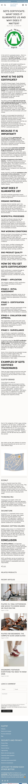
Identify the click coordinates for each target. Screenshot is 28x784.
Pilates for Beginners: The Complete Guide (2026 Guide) (13, 635)
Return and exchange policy (7, 753)
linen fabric (23, 390)
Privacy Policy (4, 705)
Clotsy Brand (4, 382)
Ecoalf (3, 483)
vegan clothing (22, 423)
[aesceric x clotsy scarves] (14, 462)
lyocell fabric (15, 390)
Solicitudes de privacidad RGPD (8, 760)
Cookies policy (4, 745)
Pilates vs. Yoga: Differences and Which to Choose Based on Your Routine (13, 606)
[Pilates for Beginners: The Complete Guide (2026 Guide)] (14, 621)
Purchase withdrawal (6, 733)
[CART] (25, 5)
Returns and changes (6, 731)
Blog (2, 736)
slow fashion (20, 427)
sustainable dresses (19, 429)
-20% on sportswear (22, 1)
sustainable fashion (14, 55)
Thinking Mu (4, 500)
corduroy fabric (18, 388)
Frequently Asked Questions (7, 755)
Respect (23, 431)
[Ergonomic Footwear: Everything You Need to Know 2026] (14, 653)
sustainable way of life (12, 126)
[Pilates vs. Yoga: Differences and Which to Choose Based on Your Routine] (14, 592)
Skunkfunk (4, 513)
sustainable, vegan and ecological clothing (12, 384)
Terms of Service (13, 705)
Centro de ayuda (5, 757)
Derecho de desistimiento (7, 762)
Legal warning (4, 750)
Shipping (3, 728)
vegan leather (9, 388)
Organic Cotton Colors (7, 529)
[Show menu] (1, 5)
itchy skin (7, 426)
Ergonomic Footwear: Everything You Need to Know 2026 (14, 672)
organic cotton (15, 387)
